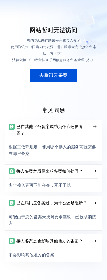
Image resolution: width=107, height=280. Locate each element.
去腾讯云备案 (53, 75)
